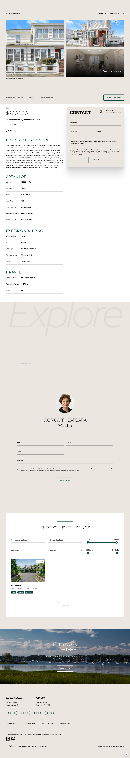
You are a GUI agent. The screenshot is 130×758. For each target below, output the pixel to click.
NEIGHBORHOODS (12, 723)
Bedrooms (52, 551)
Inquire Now (65, 480)
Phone (99, 131)
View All (65, 605)
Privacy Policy (78, 154)
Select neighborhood (55, 540)
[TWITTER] (21, 713)
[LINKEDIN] (28, 713)
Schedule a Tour (114, 97)
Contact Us (65, 668)
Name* (19, 442)
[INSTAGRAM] (15, 713)
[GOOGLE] (34, 713)
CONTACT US (65, 723)
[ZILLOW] (53, 713)
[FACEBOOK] (8, 713)
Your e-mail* (74, 122)
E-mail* (69, 442)
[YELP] (40, 713)
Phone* (19, 451)
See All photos (111, 72)
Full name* (74, 131)
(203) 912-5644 (11, 702)
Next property (115, 13)
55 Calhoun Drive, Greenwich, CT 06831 (24, 588)
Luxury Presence (39, 746)
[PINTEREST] (47, 713)
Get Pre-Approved (14, 131)
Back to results (14, 13)
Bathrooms (15, 551)
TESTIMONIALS (30, 723)
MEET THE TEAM (48, 723)
